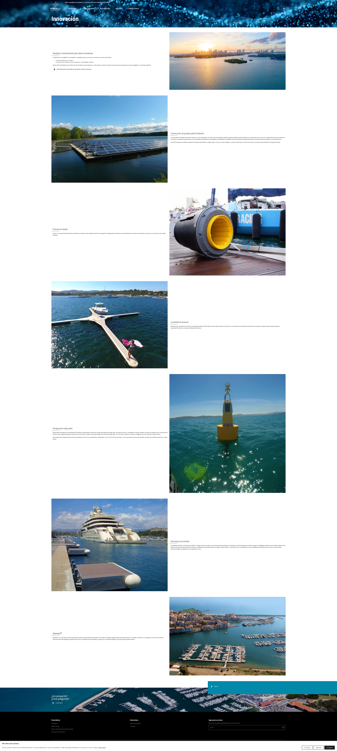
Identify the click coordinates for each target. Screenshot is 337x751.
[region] (168, 746)
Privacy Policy (102, 747)
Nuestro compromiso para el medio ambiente (62, 729)
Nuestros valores (55, 726)
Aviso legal (132, 726)
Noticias (117, 8)
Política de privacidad (135, 723)
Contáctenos (132, 8)
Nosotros (71, 8)
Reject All (318, 747)
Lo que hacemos (86, 8)
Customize (307, 747)
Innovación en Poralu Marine (58, 732)
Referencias (103, 8)
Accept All (329, 747)
